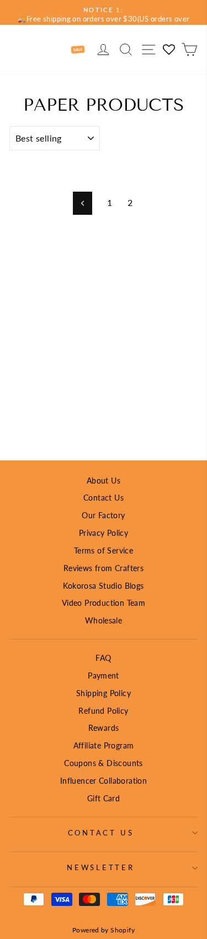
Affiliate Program (103, 745)
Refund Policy (103, 710)
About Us (103, 480)
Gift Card (103, 798)
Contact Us (103, 497)
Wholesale (104, 620)
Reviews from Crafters (103, 568)
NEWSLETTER (101, 868)
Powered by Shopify (103, 930)
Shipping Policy (103, 693)
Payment (103, 675)
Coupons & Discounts (103, 763)
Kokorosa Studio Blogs (103, 585)
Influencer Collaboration (103, 780)
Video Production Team (103, 602)
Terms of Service (103, 550)
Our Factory (103, 515)
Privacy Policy (103, 533)
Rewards (103, 727)
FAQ (103, 658)
